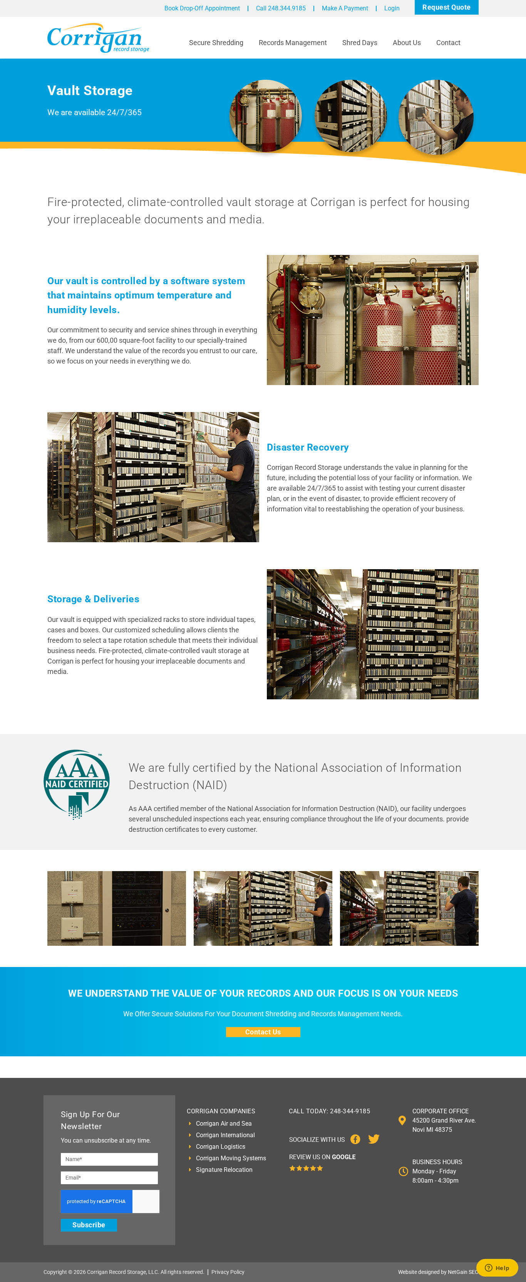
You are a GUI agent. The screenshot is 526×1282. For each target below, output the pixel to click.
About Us (407, 43)
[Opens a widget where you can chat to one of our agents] (497, 1268)
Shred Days (359, 43)
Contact (448, 43)
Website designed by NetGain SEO (438, 1272)
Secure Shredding (216, 43)
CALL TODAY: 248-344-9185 (329, 1111)
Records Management (293, 43)
